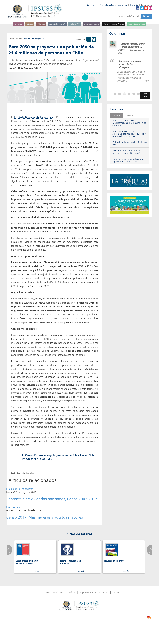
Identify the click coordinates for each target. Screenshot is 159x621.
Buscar (146, 16)
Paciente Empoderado (57, 24)
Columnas (41, 24)
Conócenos (92, 5)
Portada (26, 38)
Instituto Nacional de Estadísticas (34, 116)
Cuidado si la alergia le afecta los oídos (129, 143)
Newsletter (71, 592)
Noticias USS (75, 24)
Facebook (137, 8)
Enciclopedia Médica (91, 24)
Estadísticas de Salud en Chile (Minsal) (27, 562)
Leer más (145, 95)
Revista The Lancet (114, 560)
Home (48, 592)
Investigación (38, 38)
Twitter (142, 8)
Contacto (134, 5)
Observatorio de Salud (136, 24)
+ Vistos (116, 115)
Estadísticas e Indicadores (19, 488)
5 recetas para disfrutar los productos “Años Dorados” (126, 151)
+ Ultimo (129, 115)
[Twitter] (94, 39)
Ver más (37, 571)
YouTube (146, 8)
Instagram (150, 8)
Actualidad (18, 24)
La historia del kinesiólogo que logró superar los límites (128, 160)
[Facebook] (88, 39)
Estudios (30, 24)
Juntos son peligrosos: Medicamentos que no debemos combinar (129, 123)
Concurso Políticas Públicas (114, 24)
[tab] (116, 115)
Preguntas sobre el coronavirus (113, 5)
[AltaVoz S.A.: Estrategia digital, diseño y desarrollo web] (149, 617)
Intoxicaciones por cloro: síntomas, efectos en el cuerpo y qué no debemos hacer (129, 134)
